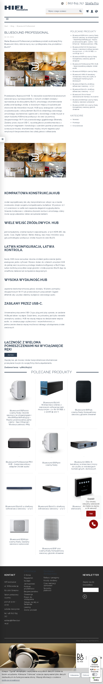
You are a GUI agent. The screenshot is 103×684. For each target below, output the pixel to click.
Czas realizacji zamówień (50, 584)
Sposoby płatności (47, 589)
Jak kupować (29, 584)
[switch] (94, 674)
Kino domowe (78, 126)
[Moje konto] (92, 11)
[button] (93, 524)
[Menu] (98, 657)
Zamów (11, 355)
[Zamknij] (101, 496)
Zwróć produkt (30, 610)
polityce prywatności (11, 680)
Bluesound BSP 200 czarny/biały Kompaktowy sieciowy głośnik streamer (85, 107)
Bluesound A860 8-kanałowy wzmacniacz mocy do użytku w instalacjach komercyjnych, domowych (83, 465)
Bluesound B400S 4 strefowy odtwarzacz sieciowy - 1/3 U (19, 507)
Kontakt (27, 581)
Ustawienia (74, 675)
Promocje (76, 123)
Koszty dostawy (50, 581)
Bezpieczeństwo (31, 592)
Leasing (27, 607)
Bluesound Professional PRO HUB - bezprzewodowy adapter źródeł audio (85, 66)
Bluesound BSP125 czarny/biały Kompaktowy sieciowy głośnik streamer (85, 59)
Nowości (76, 119)
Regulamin (28, 578)
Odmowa (86, 675)
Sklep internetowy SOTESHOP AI (87, 641)
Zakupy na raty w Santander (31, 603)
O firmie (27, 575)
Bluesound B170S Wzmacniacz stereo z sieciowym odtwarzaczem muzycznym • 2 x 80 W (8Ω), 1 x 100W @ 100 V (51, 407)
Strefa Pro (92, 3)
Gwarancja (28, 594)
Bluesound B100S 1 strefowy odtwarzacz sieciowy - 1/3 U (51, 507)
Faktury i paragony (51, 578)
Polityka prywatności (29, 588)
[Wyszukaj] (80, 11)
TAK (91, 513)
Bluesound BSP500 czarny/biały (85, 71)
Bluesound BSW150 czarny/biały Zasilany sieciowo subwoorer (19, 541)
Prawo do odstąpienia (29, 598)
